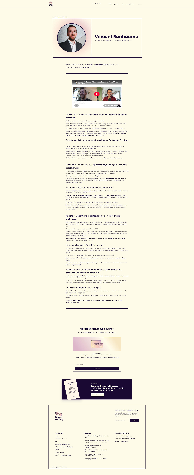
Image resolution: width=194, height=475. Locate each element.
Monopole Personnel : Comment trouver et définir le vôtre (96, 459)
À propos (57, 449)
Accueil (54, 17)
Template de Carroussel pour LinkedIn (125, 438)
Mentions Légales (59, 452)
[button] (114, 4)
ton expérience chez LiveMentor (115, 179)
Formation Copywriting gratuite (123, 436)
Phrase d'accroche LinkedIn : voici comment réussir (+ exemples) (96, 450)
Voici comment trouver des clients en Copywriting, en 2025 (94, 454)
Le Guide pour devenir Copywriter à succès (96, 443)
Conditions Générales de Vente (63, 455)
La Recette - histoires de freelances (64, 447)
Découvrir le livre (96, 395)
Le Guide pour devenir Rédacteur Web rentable (97, 440)
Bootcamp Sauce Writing (94, 64)
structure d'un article (89, 191)
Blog (56, 441)
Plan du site (59, 433)
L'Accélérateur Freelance (98, 4)
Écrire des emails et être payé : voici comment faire (96, 436)
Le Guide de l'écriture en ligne (62, 444)
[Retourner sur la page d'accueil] (50, 4)
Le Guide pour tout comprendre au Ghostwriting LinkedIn (94, 446)
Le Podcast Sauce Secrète (121, 441)
